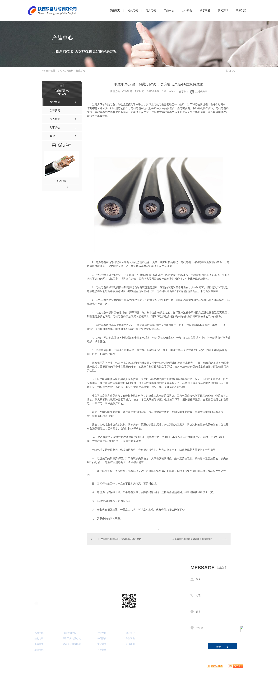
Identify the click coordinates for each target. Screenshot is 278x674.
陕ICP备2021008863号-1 (109, 666)
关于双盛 (205, 10)
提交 (218, 647)
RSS (142, 666)
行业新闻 (80, 70)
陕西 (191, 666)
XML (148, 666)
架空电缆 (38, 650)
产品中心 (169, 10)
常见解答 (102, 644)
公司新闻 (102, 638)
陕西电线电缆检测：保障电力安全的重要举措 (123, 539)
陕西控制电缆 (69, 633)
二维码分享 (201, 91)
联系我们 (241, 10)
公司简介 (130, 633)
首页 (59, 70)
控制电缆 (38, 638)
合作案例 (187, 10)
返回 (228, 70)
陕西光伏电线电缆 (72, 644)
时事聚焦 (102, 650)
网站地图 (134, 666)
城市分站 (181, 666)
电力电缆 (151, 10)
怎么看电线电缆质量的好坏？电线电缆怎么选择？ (197, 539)
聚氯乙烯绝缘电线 (72, 638)
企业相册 (130, 644)
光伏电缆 (133, 10)
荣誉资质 (130, 638)
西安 (197, 666)
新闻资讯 (223, 10)
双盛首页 (115, 10)
